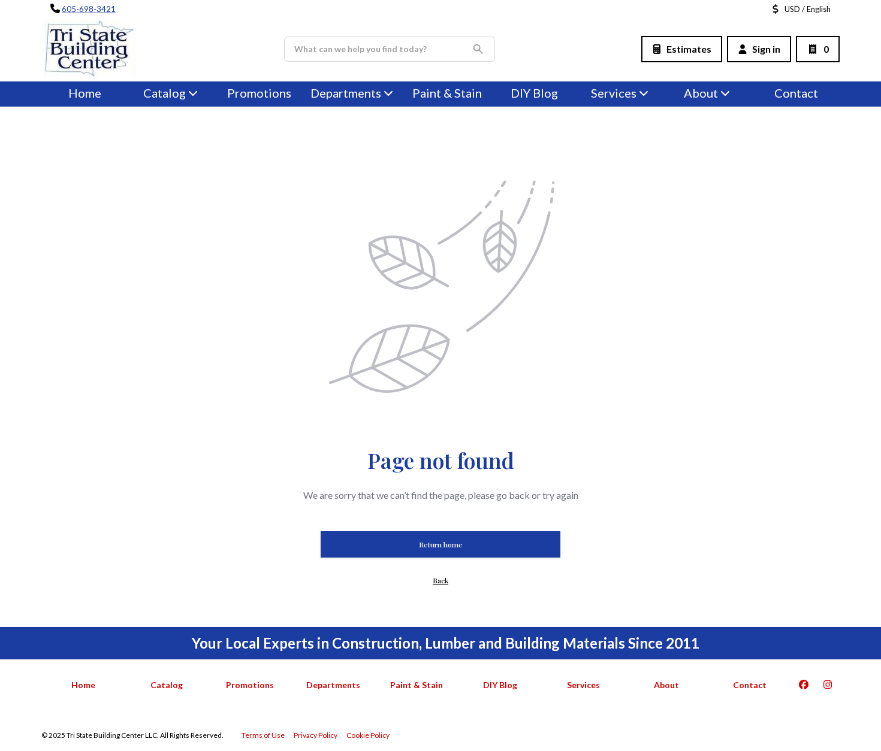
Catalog (166, 685)
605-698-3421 (89, 9)
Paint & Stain (447, 93)
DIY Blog (534, 93)
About (701, 93)
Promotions (259, 93)
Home (84, 93)
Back (440, 580)
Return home (441, 544)
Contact (796, 93)
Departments (345, 93)
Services (613, 93)
